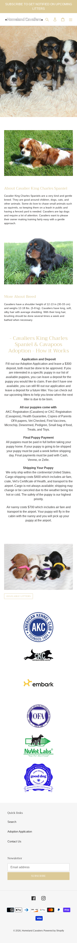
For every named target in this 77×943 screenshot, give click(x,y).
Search (11, 821)
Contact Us (14, 841)
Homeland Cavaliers (32, 930)
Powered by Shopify (54, 930)
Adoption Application (19, 831)
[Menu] (71, 19)
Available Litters (18, 596)
